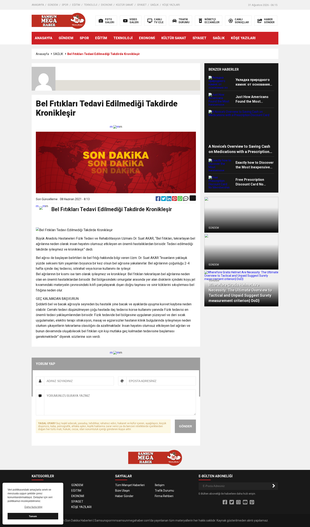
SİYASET (142, 4)
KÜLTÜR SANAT (124, 4)
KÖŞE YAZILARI (171, 4)
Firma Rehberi (164, 496)
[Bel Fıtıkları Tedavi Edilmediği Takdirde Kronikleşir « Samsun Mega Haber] (58, 20)
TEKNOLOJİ (90, 4)
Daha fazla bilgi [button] (33, 507)
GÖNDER (185, 426)
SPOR (65, 4)
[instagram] (238, 502)
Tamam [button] (33, 516)
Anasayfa (42, 54)
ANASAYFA (38, 4)
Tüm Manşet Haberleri (130, 485)
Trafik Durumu (164, 490)
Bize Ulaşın (122, 490)
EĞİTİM (76, 4)
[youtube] (245, 502)
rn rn (114, 126)
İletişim (159, 485)
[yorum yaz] (186, 199)
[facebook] (158, 199)
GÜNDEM (53, 4)
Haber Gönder (124, 496)
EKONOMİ (106, 4)
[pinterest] (175, 199)
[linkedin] (169, 199)
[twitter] (164, 199)
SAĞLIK (154, 4)
